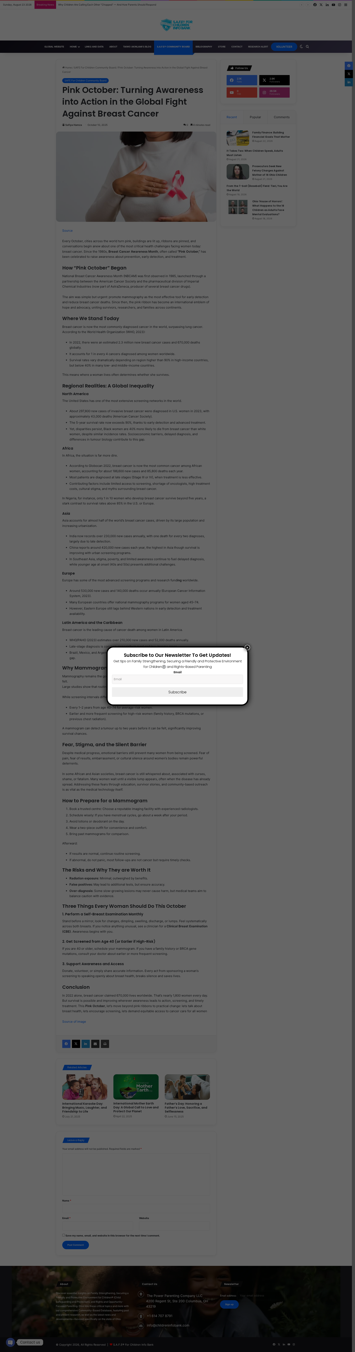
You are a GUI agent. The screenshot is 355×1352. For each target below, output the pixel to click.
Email (178, 672)
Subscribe (177, 692)
